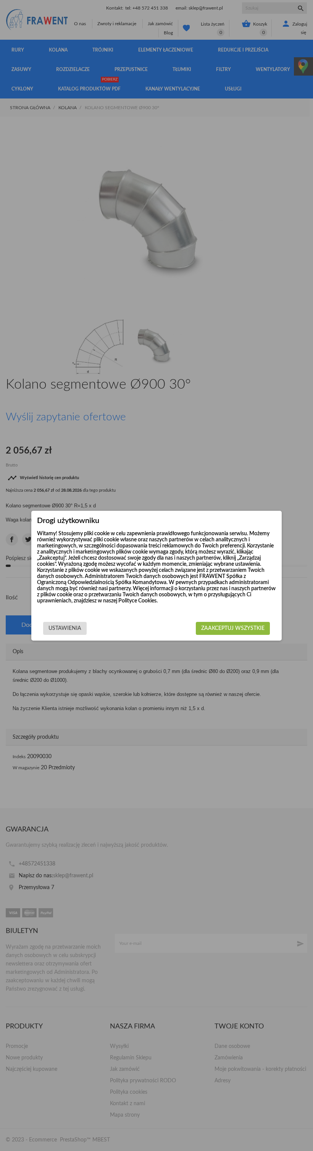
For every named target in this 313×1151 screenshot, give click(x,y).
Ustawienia (64, 628)
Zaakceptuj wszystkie (233, 628)
